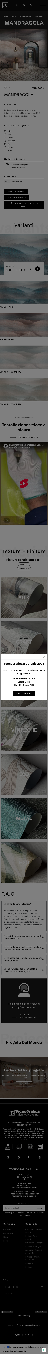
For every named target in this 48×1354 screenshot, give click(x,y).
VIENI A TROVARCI (24, 694)
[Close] (44, 657)
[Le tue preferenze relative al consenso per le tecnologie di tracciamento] (44, 1350)
